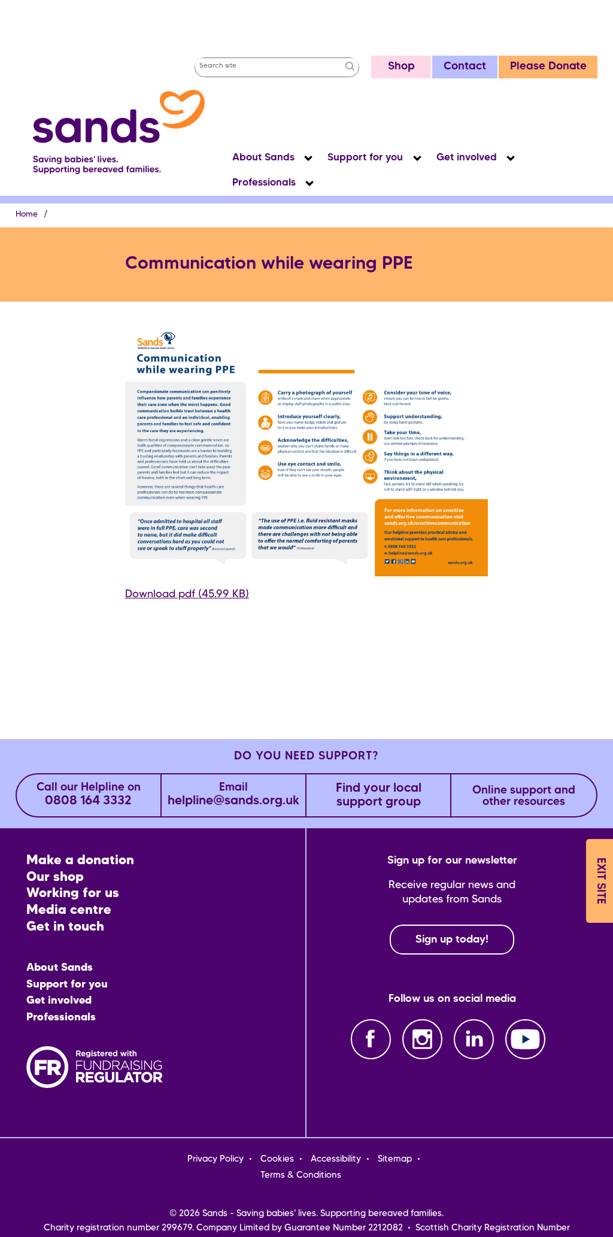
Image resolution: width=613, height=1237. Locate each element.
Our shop (55, 877)
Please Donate (548, 67)
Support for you (365, 157)
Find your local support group (378, 795)
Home (27, 214)
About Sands (263, 157)
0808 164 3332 (89, 795)
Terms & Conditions (300, 1175)
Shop (401, 67)
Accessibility (336, 1159)
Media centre (68, 910)
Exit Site (600, 881)
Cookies (277, 1159)
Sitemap (395, 1159)
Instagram (422, 1039)
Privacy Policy (215, 1159)
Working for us (72, 893)
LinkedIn (474, 1039)
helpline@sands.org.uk (233, 795)
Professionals (264, 182)
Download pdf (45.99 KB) (187, 594)
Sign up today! (451, 939)
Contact (465, 67)
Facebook (371, 1039)
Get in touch (65, 927)
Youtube (525, 1039)
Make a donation (80, 861)
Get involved (466, 157)
